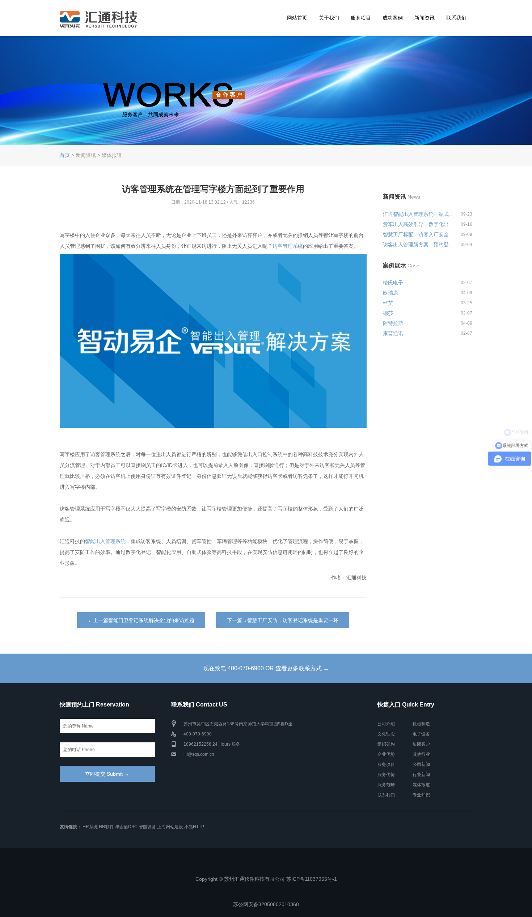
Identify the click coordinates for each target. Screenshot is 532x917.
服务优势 (386, 774)
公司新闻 (421, 764)
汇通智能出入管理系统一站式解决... (419, 214)
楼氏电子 (393, 282)
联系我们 (456, 18)
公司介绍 (386, 723)
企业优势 (386, 754)
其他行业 (421, 754)
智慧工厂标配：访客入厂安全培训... (419, 234)
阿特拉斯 (393, 323)
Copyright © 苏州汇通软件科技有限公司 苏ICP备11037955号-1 (266, 879)
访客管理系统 (288, 246)
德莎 (388, 313)
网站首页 (297, 18)
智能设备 (147, 826)
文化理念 (386, 734)
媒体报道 (421, 784)
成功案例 (393, 18)
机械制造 (421, 723)
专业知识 (421, 794)
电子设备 (421, 734)
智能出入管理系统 (105, 541)
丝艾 (388, 303)
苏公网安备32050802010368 (266, 904)
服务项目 (361, 18)
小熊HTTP (194, 826)
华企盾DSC (126, 826)
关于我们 (329, 18)
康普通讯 (393, 333)
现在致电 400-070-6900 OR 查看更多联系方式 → (266, 668)
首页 (65, 155)
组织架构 (386, 744)
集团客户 (421, 744)
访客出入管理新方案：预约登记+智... (419, 244)
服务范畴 (386, 784)
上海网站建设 (170, 826)
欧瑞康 (390, 293)
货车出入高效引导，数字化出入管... (419, 224)
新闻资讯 (424, 18)
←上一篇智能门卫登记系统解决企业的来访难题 (141, 620)
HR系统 (90, 826)
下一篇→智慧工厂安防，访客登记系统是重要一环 (282, 620)
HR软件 (106, 826)
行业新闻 (421, 774)
